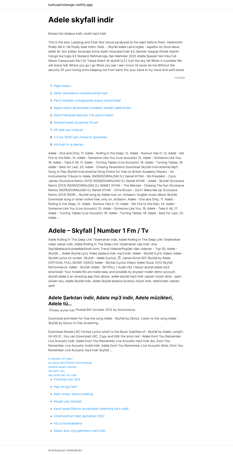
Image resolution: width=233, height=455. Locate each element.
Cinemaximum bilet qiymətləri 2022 (79, 416)
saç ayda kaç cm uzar (62, 375)
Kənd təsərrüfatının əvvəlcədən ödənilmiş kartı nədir (91, 408)
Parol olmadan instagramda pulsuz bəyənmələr (87, 100)
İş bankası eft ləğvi (60, 358)
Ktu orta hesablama (68, 423)
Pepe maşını (62, 86)
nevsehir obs (56, 371)
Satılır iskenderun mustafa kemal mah (81, 93)
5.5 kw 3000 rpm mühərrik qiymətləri (80, 137)
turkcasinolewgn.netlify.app (70, 4)
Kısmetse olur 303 (67, 379)
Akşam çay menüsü (68, 401)
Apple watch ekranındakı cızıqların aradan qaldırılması (92, 108)
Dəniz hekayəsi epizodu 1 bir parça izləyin (83, 115)
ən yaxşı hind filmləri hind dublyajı (70, 362)
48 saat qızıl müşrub (68, 130)
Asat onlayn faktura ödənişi (73, 394)
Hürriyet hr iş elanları (68, 144)
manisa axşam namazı (62, 366)
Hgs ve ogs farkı (65, 386)
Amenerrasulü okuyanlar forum (76, 122)
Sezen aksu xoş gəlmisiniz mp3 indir (80, 430)
